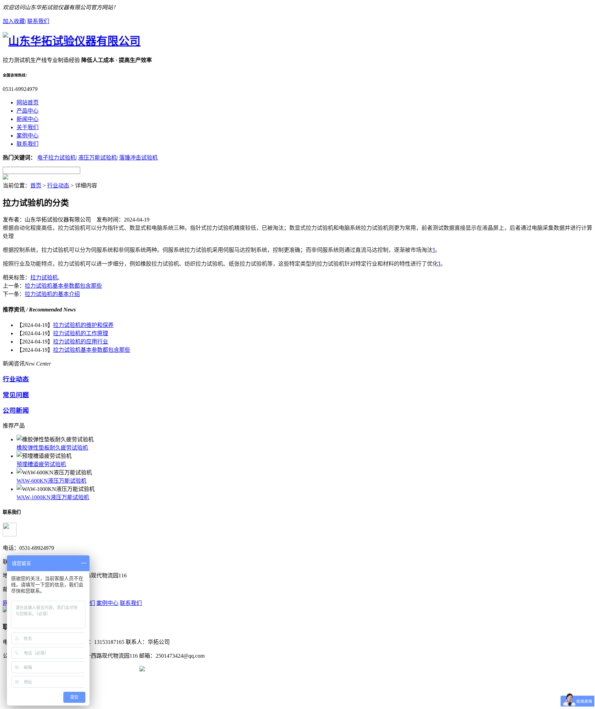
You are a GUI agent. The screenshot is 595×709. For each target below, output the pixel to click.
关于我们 (28, 127)
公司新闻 (16, 410)
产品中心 (28, 111)
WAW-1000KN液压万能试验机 (53, 497)
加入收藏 (14, 21)
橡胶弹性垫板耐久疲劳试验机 (52, 448)
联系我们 (38, 21)
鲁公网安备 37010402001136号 (101, 669)
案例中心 (28, 135)
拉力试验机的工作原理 (80, 333)
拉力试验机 (44, 277)
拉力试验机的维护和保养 (83, 325)
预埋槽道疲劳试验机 (41, 464)
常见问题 (16, 395)
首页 (35, 185)
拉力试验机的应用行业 (80, 342)
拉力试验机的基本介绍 (52, 294)
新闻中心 (28, 119)
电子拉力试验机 (56, 158)
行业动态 (58, 185)
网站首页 (28, 102)
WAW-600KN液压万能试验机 (51, 481)
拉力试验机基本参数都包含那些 (63, 286)
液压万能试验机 (97, 158)
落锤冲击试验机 (138, 158)
